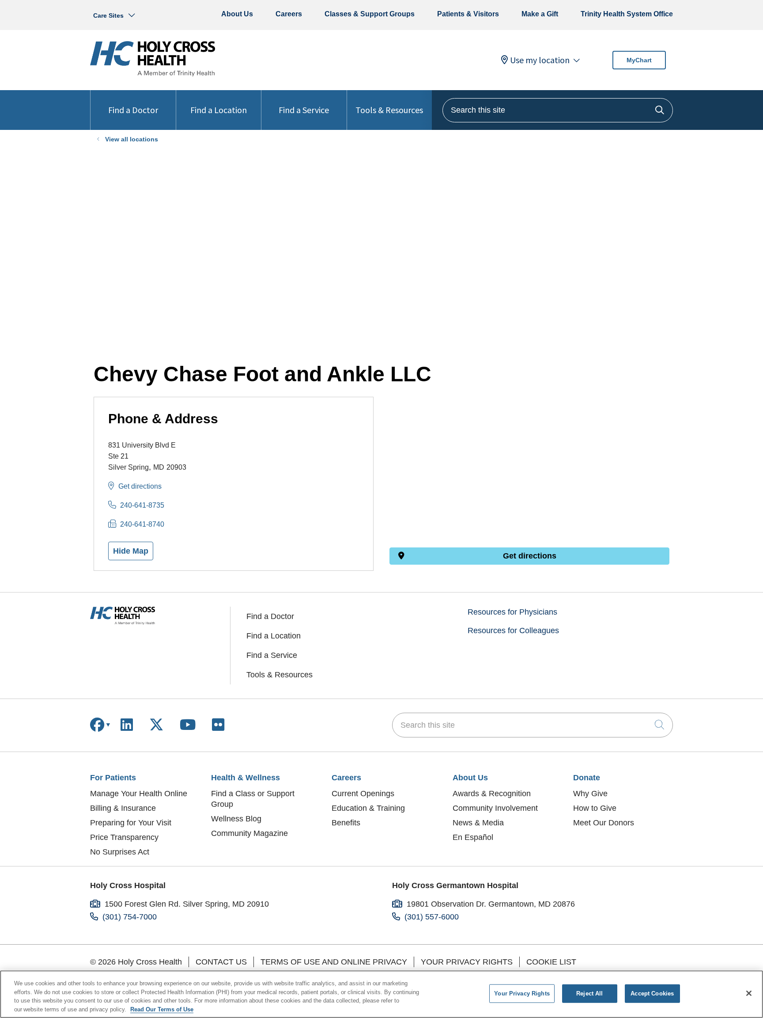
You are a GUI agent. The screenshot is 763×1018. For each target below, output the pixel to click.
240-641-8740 (142, 524)
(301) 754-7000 (129, 916)
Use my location (540, 60)
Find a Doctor (133, 109)
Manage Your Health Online (138, 793)
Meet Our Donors (603, 822)
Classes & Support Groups (370, 14)
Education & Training (368, 808)
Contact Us (221, 961)
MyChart (639, 60)
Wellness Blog (236, 818)
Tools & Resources (389, 109)
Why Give (590, 793)
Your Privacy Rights (467, 961)
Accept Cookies (652, 993)
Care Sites (108, 15)
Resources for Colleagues (513, 630)
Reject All (589, 993)
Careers (289, 14)
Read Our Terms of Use (161, 1009)
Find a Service (304, 109)
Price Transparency (124, 837)
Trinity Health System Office (627, 14)
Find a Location (218, 109)
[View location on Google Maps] (529, 445)
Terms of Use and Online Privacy (334, 961)
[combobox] (557, 110)
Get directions (140, 486)
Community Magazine (249, 833)
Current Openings (363, 793)
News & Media (478, 822)
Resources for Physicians (512, 612)
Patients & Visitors (468, 14)
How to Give (594, 808)
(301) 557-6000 (431, 916)
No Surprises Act (119, 851)
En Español (473, 837)
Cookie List (551, 961)
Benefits (346, 822)
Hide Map (130, 551)
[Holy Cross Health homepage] (152, 73)
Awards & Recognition (492, 793)
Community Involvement (495, 808)
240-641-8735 (142, 505)
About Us (237, 14)
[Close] (749, 993)
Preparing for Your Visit (130, 822)
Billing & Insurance (123, 808)
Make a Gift (539, 14)
